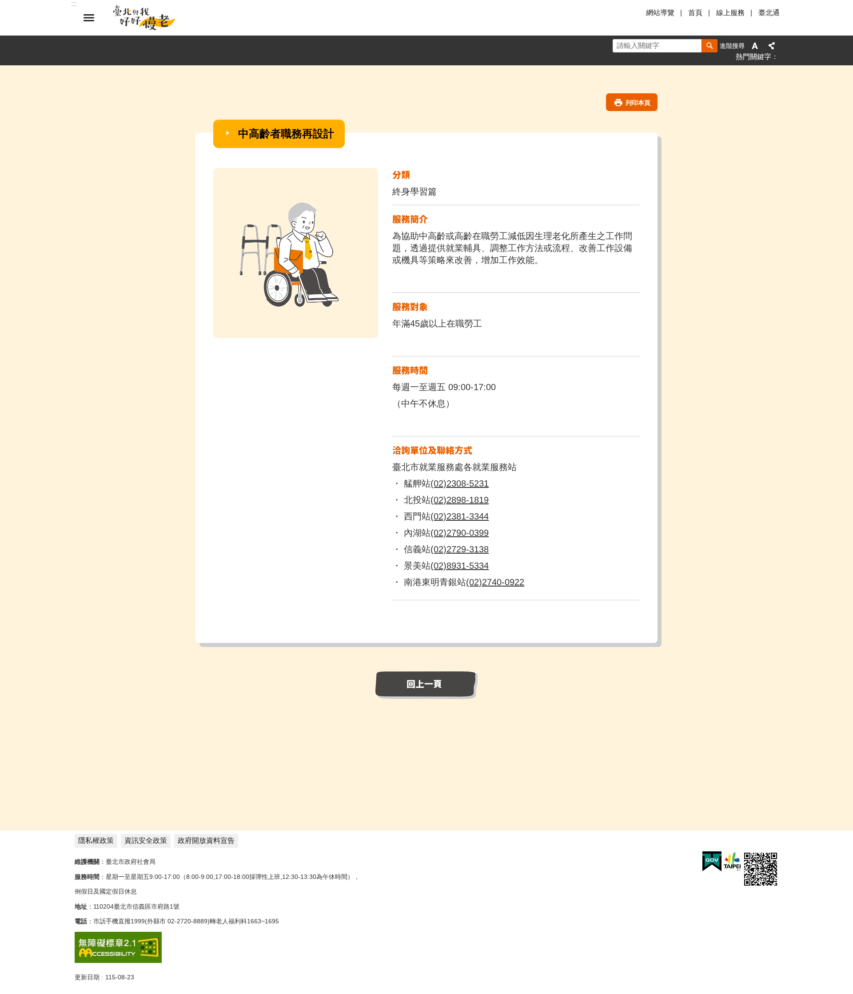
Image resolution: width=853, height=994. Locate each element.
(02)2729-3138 (459, 549)
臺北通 (769, 12)
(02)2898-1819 (459, 500)
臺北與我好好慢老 (144, 18)
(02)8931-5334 (459, 566)
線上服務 (730, 12)
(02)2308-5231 (459, 483)
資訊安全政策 (145, 840)
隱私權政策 (96, 840)
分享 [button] (771, 45)
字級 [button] (754, 45)
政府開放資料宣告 (206, 840)
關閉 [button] (89, 18)
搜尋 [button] (709, 45)
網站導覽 (660, 12)
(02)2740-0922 (495, 582)
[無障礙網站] (118, 960)
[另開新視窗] (711, 861)
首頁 (695, 12)
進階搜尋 (732, 45)
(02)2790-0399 (459, 533)
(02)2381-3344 (459, 516)
